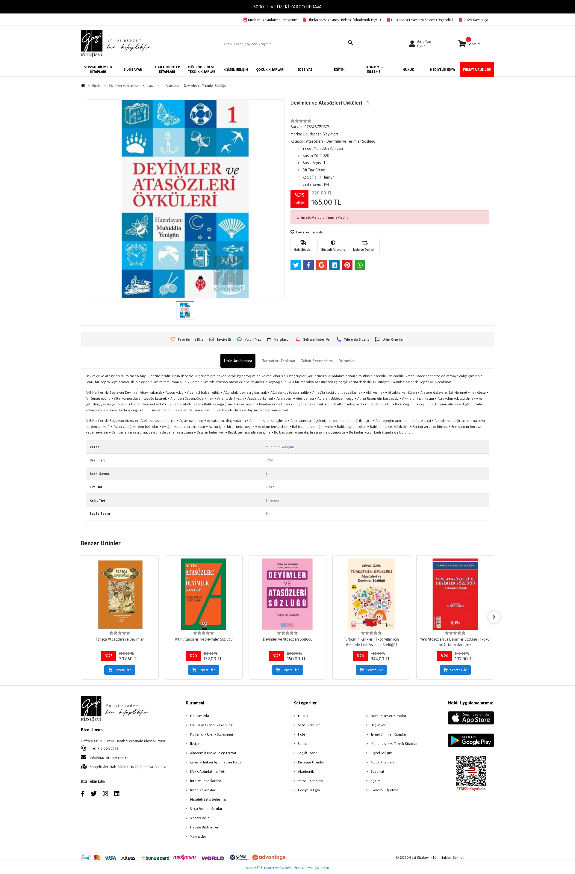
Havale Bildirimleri (205, 827)
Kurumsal (195, 703)
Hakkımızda (199, 715)
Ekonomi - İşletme (384, 790)
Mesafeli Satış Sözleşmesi (209, 799)
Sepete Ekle (123, 670)
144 (268, 513)
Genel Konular (309, 725)
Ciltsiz (270, 486)
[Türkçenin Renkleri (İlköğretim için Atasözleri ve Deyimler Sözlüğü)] (371, 594)
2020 (270, 460)
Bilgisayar (378, 725)
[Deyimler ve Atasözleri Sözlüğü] (287, 594)
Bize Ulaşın (92, 730)
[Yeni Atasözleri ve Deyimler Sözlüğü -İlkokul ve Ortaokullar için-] (455, 594)
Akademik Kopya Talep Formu (213, 753)
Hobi (301, 734)
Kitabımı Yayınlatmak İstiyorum (272, 19)
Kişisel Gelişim (381, 753)
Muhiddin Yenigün (280, 447)
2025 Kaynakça (475, 19)
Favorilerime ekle (309, 232)
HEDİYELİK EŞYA (442, 69)
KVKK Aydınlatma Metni (208, 771)
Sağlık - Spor (307, 753)
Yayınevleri (198, 836)
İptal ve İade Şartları (206, 780)
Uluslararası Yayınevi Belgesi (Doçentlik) (422, 19)
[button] (469, 44)
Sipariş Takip (200, 818)
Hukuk (303, 715)
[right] (494, 617)
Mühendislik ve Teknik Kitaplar (394, 743)
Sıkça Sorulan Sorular (206, 808)
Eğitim (376, 780)
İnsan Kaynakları (203, 790)
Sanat (302, 743)
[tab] (237, 361)
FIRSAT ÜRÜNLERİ (477, 69)
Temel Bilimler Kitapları (389, 734)
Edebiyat (377, 771)
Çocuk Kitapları (382, 762)
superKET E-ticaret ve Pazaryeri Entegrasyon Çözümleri (287, 867)
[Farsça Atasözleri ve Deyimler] (119, 594)
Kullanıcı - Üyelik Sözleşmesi (211, 734)
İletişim (196, 743)
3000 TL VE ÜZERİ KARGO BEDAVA (287, 7)
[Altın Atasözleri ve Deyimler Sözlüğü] (203, 594)
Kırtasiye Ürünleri (311, 762)
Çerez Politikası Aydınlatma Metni (216, 762)
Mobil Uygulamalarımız (470, 703)
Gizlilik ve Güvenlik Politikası (211, 725)
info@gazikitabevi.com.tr (109, 757)
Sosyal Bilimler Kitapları (389, 715)
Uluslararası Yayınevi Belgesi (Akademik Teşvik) (344, 19)
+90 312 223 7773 (103, 748)
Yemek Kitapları (310, 780)
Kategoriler (305, 703)
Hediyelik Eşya (309, 790)
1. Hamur (273, 500)
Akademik (306, 771)
